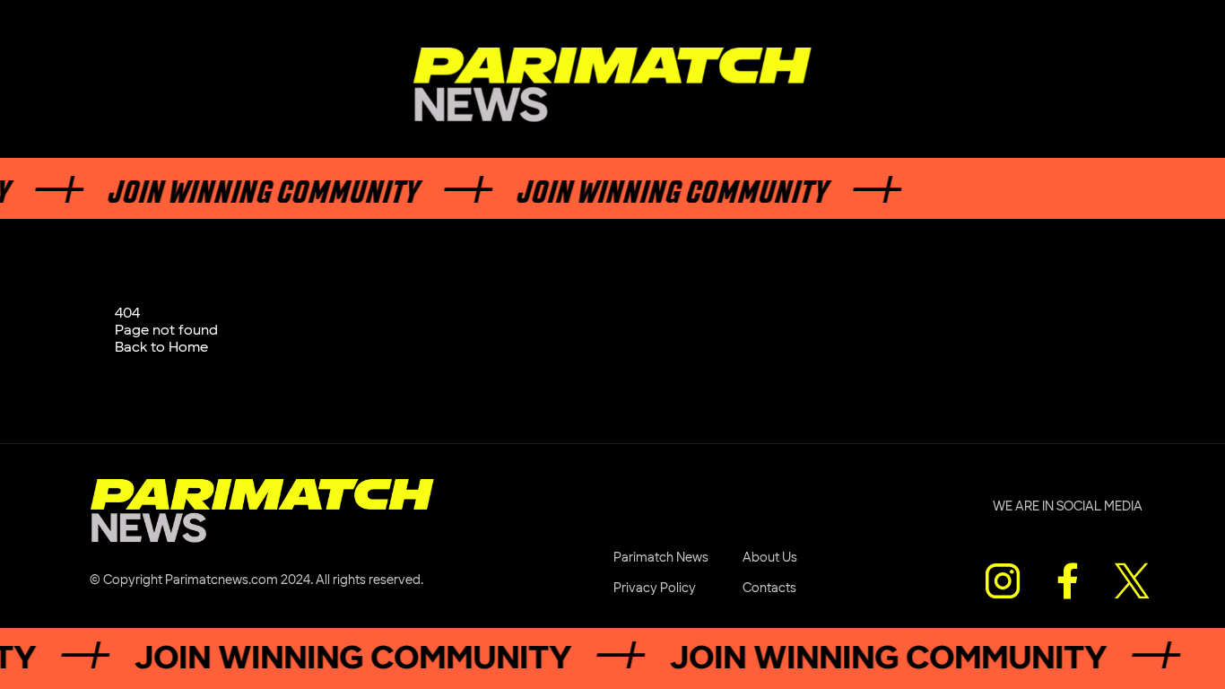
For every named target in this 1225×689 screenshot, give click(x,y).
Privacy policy (654, 588)
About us (770, 557)
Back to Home (161, 347)
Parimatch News (660, 557)
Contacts (769, 588)
